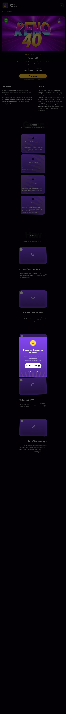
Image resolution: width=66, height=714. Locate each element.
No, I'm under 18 (33, 372)
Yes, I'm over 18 (31, 366)
